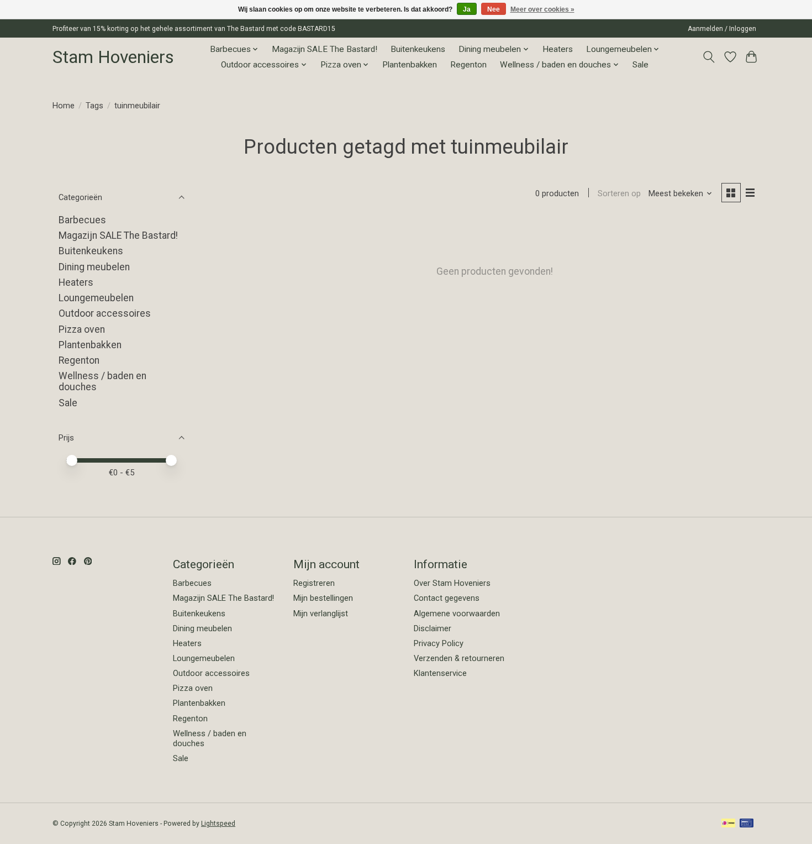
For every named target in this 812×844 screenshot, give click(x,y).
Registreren (314, 583)
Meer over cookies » (542, 9)
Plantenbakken (409, 65)
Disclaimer (432, 628)
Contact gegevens (446, 598)
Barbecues (82, 220)
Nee (493, 9)
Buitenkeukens (418, 49)
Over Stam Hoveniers (452, 583)
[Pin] (746, 824)
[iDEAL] (728, 824)
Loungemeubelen (96, 297)
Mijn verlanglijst (320, 613)
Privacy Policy (438, 643)
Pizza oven (82, 329)
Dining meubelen (94, 266)
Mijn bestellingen (323, 598)
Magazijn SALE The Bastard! (324, 49)
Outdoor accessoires (105, 313)
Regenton (468, 65)
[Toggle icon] (709, 57)
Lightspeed (218, 823)
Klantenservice (440, 673)
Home (63, 106)
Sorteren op (619, 193)
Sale (640, 65)
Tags (94, 106)
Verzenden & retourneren (459, 658)
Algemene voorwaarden (457, 613)
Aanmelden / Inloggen (722, 29)
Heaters (557, 49)
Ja (467, 9)
